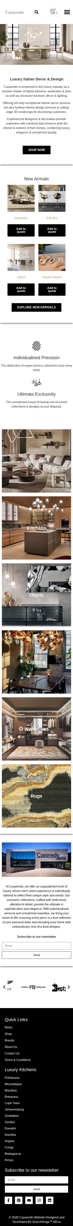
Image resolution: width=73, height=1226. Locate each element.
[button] (36, 12)
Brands (9, 1040)
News (8, 1027)
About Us (11, 1046)
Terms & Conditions (18, 1059)
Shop (8, 1033)
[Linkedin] (49, 1200)
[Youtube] (29, 1200)
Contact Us (12, 1053)
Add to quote (21, 230)
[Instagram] (39, 1200)
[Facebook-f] (8, 1200)
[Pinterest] (18, 1200)
